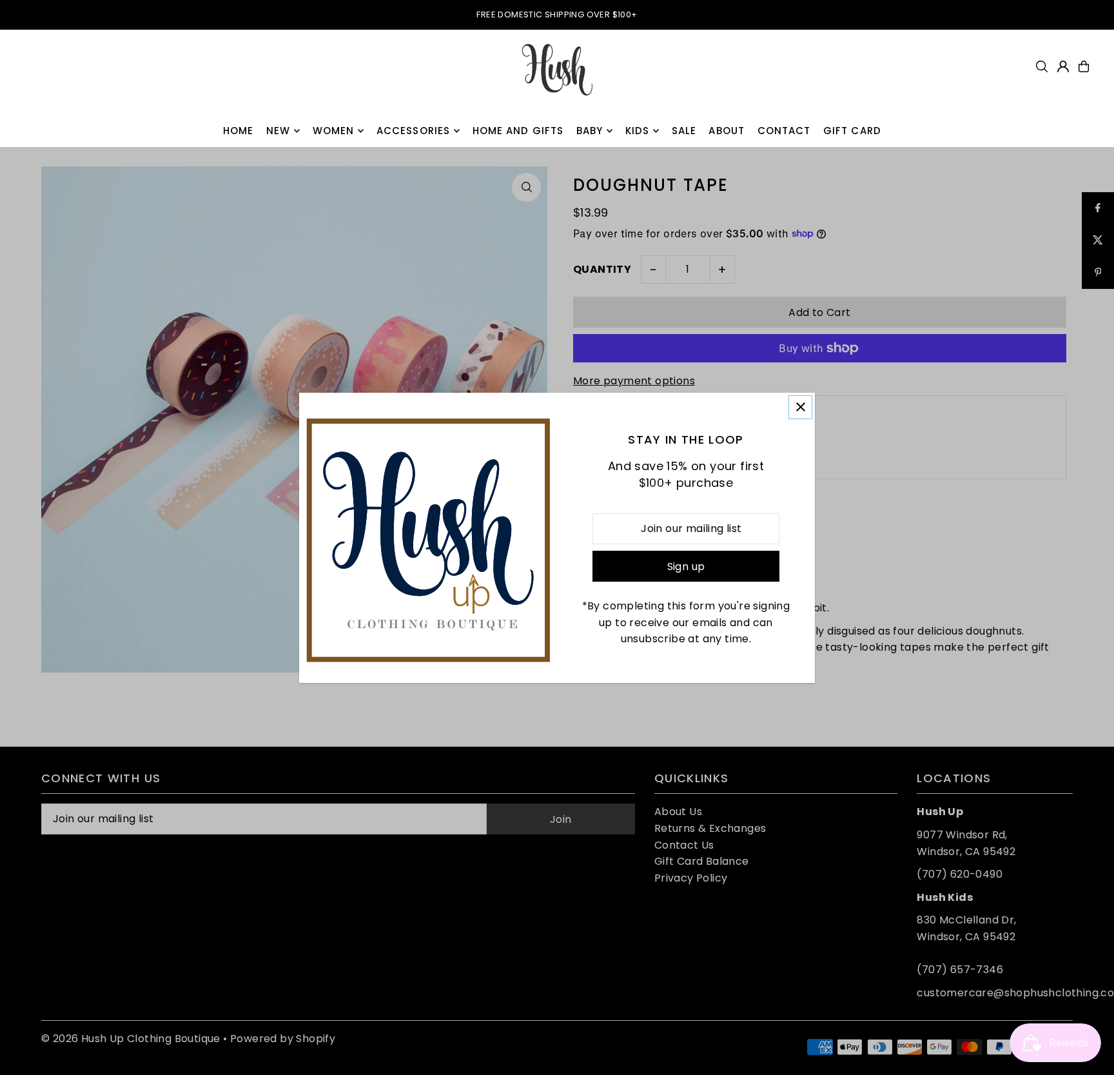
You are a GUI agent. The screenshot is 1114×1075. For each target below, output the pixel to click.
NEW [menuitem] (278, 130)
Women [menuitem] (334, 130)
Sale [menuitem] (684, 130)
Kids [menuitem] (637, 130)
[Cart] (1084, 66)
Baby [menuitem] (589, 130)
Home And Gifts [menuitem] (518, 130)
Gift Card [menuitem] (852, 130)
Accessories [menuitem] (413, 130)
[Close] (800, 407)
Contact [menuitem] (784, 130)
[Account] (1063, 66)
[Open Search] (1042, 66)
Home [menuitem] (238, 130)
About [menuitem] (726, 130)
